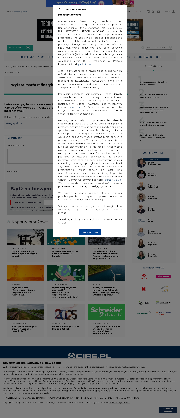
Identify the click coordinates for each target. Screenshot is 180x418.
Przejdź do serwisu (90, 232)
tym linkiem (76, 107)
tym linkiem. (84, 64)
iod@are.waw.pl (112, 179)
